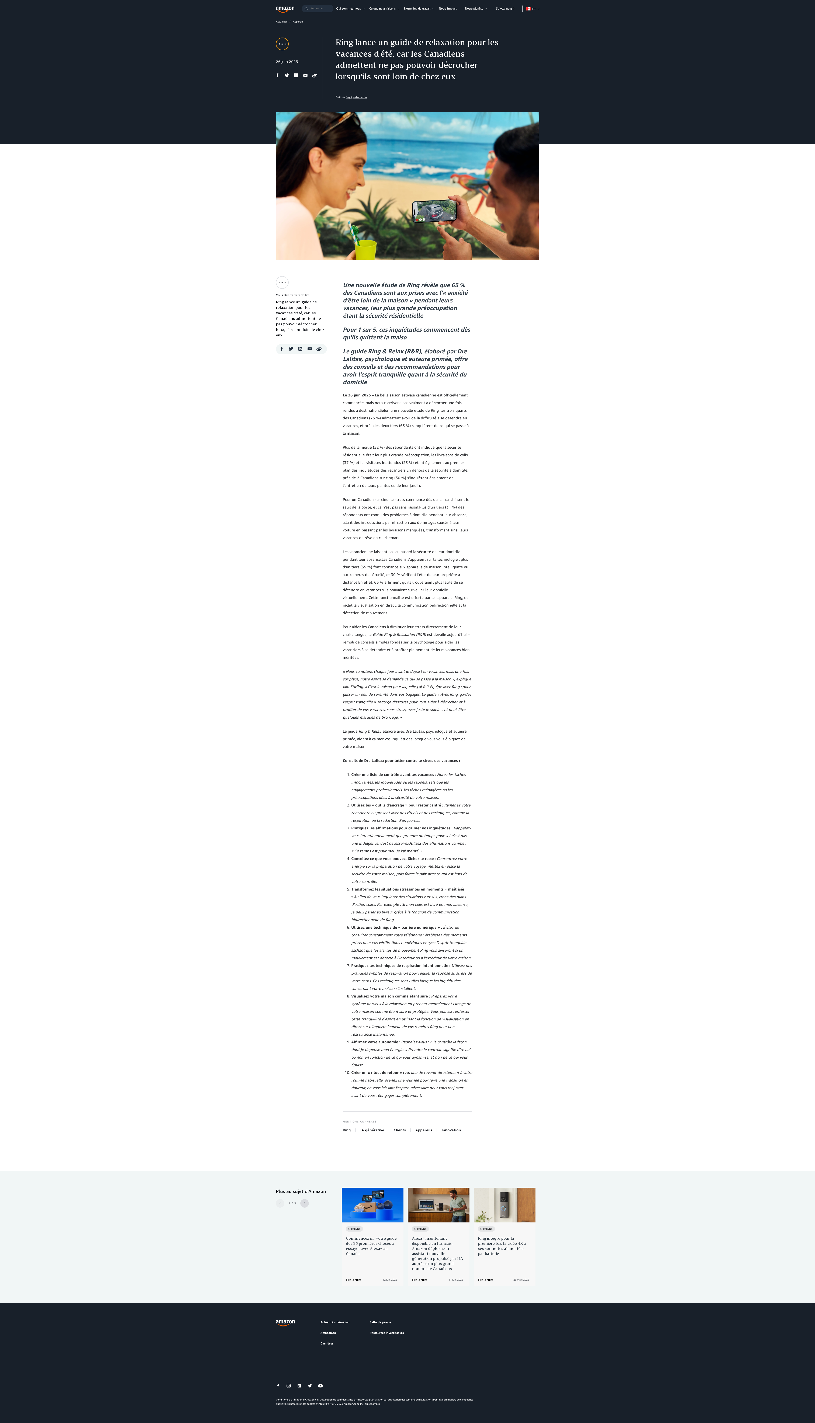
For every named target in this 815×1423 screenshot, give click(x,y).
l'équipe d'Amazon (356, 97)
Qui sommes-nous (348, 8)
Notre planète (474, 8)
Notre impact (448, 8)
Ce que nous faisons (382, 8)
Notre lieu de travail (417, 8)
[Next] (304, 1203)
